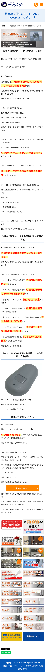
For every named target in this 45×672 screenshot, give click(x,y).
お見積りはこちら (22, 488)
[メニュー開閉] (41, 4)
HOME (3, 26)
